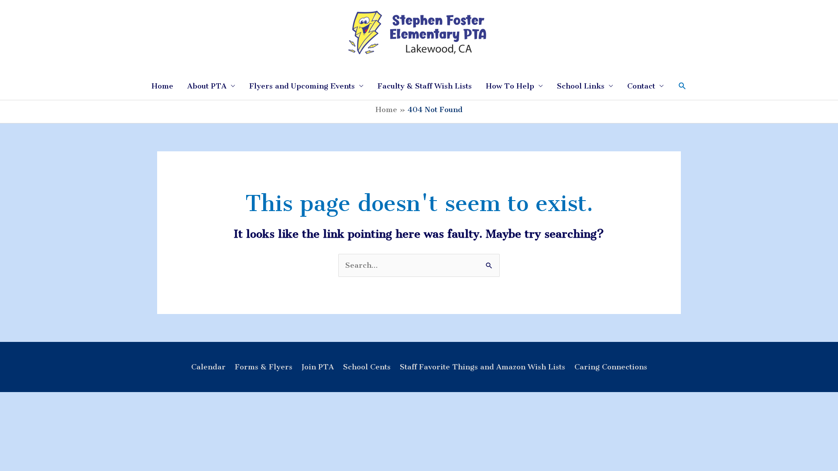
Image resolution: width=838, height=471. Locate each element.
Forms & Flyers (263, 366)
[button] (682, 86)
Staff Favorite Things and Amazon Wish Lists (482, 366)
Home (162, 86)
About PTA (207, 86)
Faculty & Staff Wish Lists (425, 86)
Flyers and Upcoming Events (302, 86)
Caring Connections (610, 366)
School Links (580, 86)
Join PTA (318, 366)
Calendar (208, 366)
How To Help (510, 86)
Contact (641, 86)
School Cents (367, 366)
